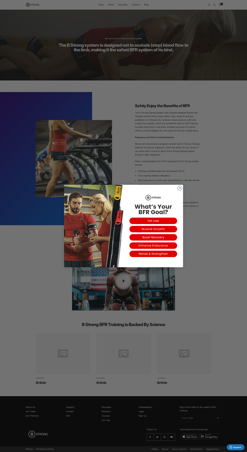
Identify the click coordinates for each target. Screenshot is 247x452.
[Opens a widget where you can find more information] (235, 447)
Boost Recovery (153, 237)
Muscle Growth (153, 229)
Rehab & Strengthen (153, 254)
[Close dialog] (180, 188)
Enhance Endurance (153, 246)
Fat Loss (153, 221)
